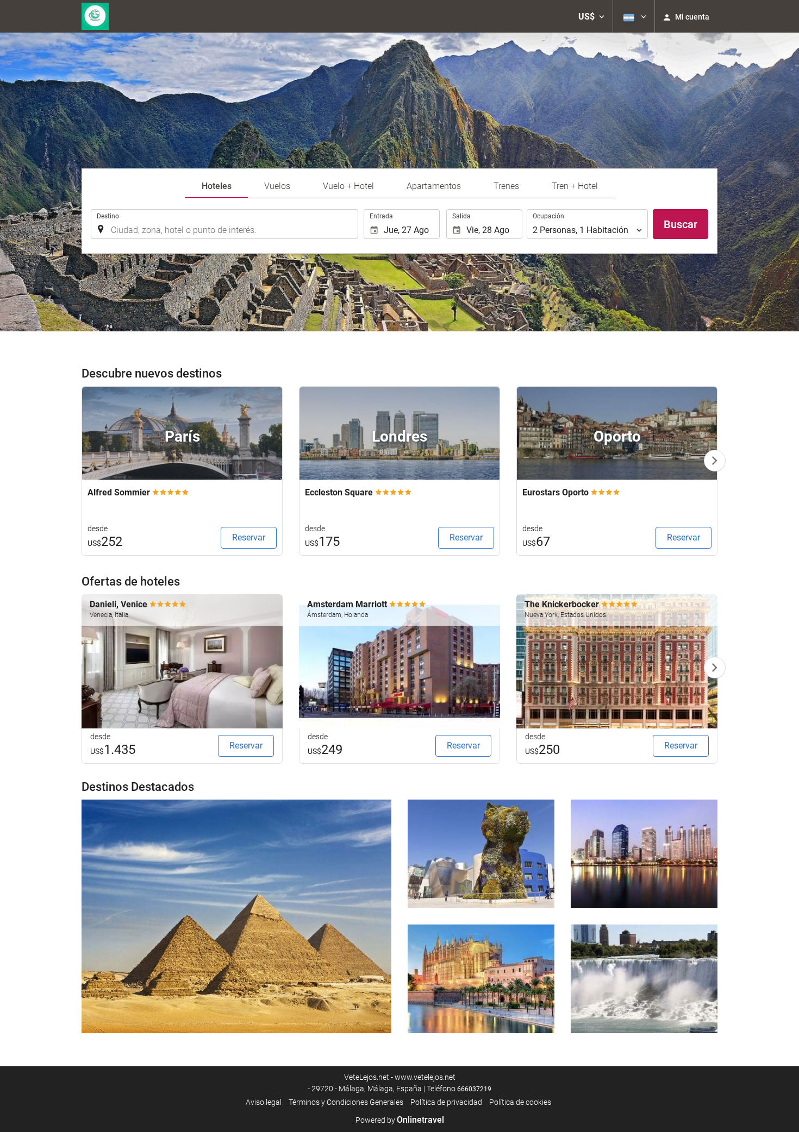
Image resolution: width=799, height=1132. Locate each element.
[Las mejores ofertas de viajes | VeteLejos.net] (95, 16)
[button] (591, 16)
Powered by (399, 1120)
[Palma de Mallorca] (481, 979)
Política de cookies (520, 1102)
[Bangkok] (644, 854)
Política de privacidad (446, 1102)
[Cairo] (236, 916)
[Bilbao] (481, 854)
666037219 (474, 1089)
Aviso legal (264, 1102)
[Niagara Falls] (644, 979)
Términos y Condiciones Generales (346, 1102)
